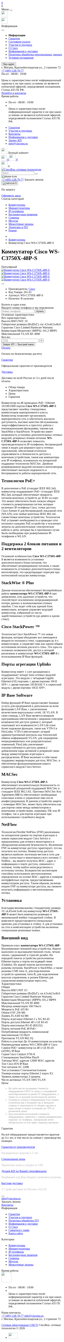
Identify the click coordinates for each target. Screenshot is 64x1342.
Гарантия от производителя (18, 1146)
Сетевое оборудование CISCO (19, 1325)
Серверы (14, 1258)
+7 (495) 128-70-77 (12, 70)
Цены (12, 393)
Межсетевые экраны (21, 1264)
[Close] (11, 10)
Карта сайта (16, 1233)
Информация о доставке (23, 51)
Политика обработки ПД (24, 1220)
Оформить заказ (11, 195)
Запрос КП (15, 140)
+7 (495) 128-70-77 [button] (12, 1315)
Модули (13, 1261)
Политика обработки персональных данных (35, 54)
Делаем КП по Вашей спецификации (24, 1171)
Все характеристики (13, 317)
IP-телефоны (16, 1251)
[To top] (2, 1196)
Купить (40, 311)
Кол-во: (5, 337)
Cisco (32, 288)
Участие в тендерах (20, 44)
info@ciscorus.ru (18, 143)
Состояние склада (19, 41)
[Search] (36, 173)
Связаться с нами (19, 1230)
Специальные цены (13, 1159)
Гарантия (14, 38)
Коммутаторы (17, 239)
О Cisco (13, 48)
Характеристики (19, 390)
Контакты (14, 133)
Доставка (7, 371)
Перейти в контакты (13, 93)
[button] (32, 6)
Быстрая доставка (12, 1183)
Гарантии (7, 359)
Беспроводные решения (23, 1255)
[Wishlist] (2, 283)
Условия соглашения (21, 57)
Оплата (5, 347)
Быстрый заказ (26, 344)
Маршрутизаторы (19, 1248)
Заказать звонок (34, 179)
